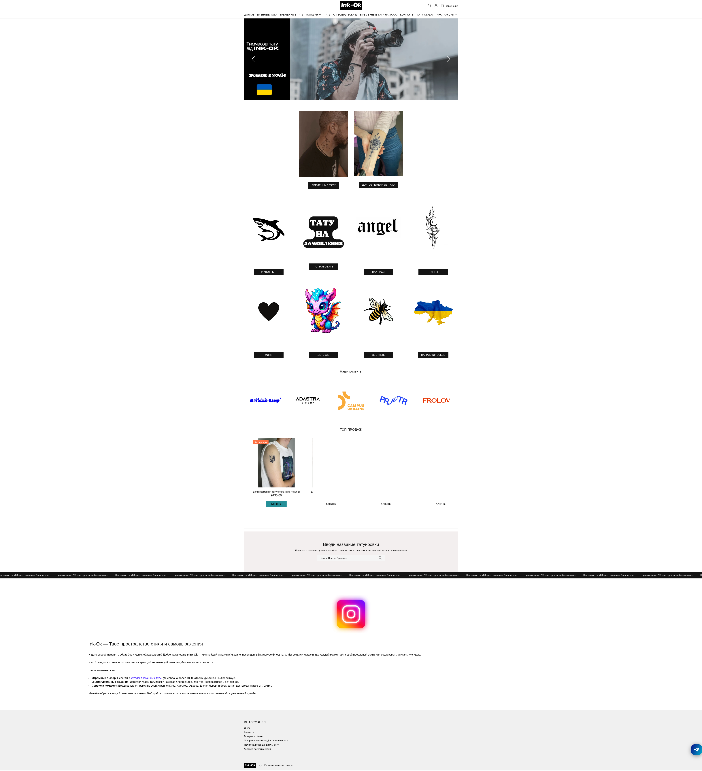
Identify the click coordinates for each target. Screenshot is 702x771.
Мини (269, 355)
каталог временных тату (146, 678)
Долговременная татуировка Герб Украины (268, 492)
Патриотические (433, 355)
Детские (324, 355)
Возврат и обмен (253, 737)
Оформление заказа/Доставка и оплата (266, 741)
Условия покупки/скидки (257, 749)
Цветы (433, 272)
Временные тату (323, 186)
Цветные (378, 355)
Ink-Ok (351, 5)
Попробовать (323, 267)
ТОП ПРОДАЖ (351, 430)
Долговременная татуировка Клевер (378, 492)
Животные (268, 272)
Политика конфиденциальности (261, 745)
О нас (247, 728)
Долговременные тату (378, 185)
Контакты (249, 732)
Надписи (378, 272)
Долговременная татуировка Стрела (323, 492)
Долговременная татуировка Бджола (433, 492)
